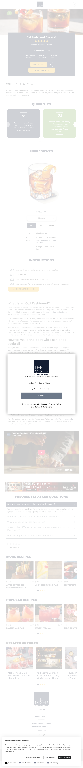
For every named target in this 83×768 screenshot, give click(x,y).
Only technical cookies (32, 757)
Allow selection (49, 757)
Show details (9, 752)
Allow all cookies (64, 757)
